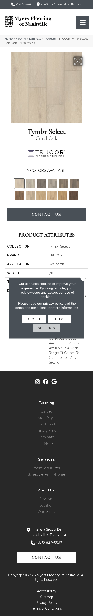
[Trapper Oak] (52, 183)
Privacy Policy (46, 602)
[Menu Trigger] (82, 22)
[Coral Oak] (19, 183)
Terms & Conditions (46, 608)
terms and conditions (30, 307)
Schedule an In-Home (46, 474)
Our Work (46, 512)
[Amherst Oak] (74, 195)
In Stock (46, 444)
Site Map (46, 597)
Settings (46, 328)
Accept (34, 319)
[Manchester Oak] (52, 195)
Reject (59, 319)
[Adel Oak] (30, 183)
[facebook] (45, 382)
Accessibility (46, 591)
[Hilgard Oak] (74, 183)
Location (46, 505)
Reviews (46, 499)
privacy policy (53, 303)
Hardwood (46, 424)
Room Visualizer (46, 468)
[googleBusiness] (54, 382)
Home (9, 38)
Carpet (46, 411)
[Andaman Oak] (30, 195)
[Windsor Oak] (63, 195)
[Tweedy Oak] (63, 183)
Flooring (21, 38)
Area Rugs (46, 418)
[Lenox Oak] (41, 195)
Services (46, 459)
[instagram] (37, 382)
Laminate (35, 38)
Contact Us (46, 214)
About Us (46, 490)
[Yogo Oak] (19, 195)
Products (50, 38)
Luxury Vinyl (46, 431)
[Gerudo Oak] (41, 183)
